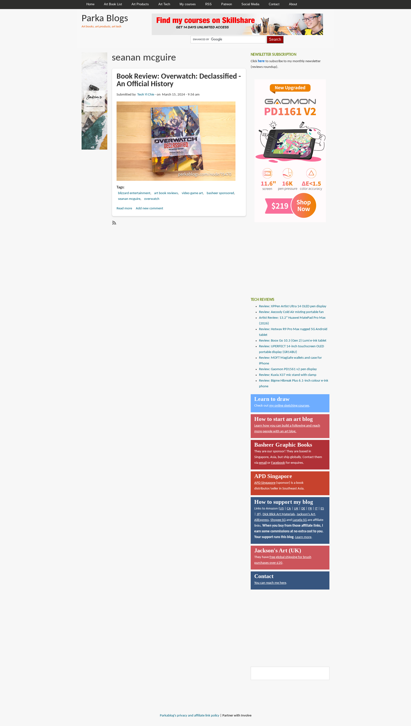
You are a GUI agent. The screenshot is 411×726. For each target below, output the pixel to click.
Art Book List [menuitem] (113, 4)
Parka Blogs (105, 19)
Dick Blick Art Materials (279, 514)
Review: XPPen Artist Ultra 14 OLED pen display (292, 306)
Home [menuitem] (90, 4)
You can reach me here (270, 583)
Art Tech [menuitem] (164, 4)
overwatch (151, 199)
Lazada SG (300, 520)
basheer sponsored (220, 193)
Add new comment (149, 208)
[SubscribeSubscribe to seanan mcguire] (114, 223)
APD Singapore (264, 483)
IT (316, 508)
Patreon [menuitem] (226, 4)
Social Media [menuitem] (250, 4)
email (263, 463)
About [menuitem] (293, 4)
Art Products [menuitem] (140, 4)
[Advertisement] (286, 256)
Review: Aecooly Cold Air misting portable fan (291, 312)
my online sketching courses (289, 406)
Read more (124, 208)
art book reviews (166, 193)
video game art (192, 193)
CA (289, 508)
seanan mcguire (129, 199)
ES (322, 508)
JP (258, 514)
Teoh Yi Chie (145, 94)
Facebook (278, 463)
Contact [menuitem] (274, 4)
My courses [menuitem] (188, 4)
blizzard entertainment (134, 193)
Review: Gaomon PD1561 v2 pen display (288, 369)
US (282, 508)
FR (310, 508)
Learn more (303, 537)
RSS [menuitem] (208, 4)
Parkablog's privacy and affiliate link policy (189, 715)
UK (296, 508)
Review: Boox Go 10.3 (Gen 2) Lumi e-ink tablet (292, 341)
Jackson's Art (306, 514)
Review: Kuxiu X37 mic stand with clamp (287, 375)
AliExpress (261, 520)
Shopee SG (278, 520)
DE (303, 508)
